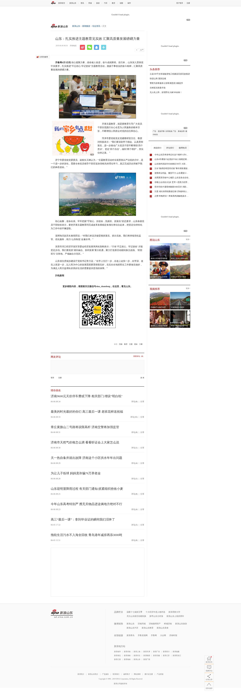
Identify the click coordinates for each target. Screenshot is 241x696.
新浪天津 (146, 652)
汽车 (105, 3)
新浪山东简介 (93, 674)
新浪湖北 (117, 655)
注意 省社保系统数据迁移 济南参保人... (172, 191)
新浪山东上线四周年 (175, 616)
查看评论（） (138, 356)
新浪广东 (156, 652)
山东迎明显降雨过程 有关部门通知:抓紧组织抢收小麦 (87, 488)
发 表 (142, 378)
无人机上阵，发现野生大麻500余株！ (166, 92)
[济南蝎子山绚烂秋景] (160, 293)
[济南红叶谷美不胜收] (180, 262)
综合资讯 (96, 26)
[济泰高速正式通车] (180, 293)
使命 (136, 344)
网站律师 (137, 674)
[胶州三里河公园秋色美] (180, 244)
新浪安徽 (156, 655)
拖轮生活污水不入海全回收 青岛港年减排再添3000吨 (86, 535)
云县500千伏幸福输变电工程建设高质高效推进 (170, 74)
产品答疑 (160, 674)
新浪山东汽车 (132, 628)
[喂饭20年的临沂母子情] (180, 311)
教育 (113, 3)
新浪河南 (127, 652)
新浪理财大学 (174, 612)
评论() (134, 402)
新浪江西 (117, 659)
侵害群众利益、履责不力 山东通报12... (171, 173)
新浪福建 (176, 652)
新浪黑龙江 (177, 655)
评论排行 (170, 148)
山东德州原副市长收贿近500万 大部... (171, 164)
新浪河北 (137, 655)
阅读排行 (158, 148)
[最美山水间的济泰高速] (160, 244)
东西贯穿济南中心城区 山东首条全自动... (172, 178)
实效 (120, 344)
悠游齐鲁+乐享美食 (165, 131)
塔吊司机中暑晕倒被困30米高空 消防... (171, 187)
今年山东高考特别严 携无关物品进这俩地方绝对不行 (86, 504)
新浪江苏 (166, 655)
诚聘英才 (126, 674)
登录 (52, 378)
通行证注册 (148, 674)
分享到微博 (43, 57)
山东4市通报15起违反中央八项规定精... (171, 159)
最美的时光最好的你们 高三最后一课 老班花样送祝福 (87, 411)
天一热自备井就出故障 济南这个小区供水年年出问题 (86, 458)
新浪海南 (127, 659)
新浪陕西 (146, 655)
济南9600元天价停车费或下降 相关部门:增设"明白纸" (86, 396)
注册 (188, 3)
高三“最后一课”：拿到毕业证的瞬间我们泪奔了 (83, 519)
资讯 (82, 3)
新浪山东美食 (162, 628)
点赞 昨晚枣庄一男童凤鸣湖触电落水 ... (172, 196)
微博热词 (183, 148)
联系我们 (116, 674)
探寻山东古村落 (156, 616)
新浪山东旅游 (181, 624)
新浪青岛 (130, 635)
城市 (129, 3)
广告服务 (105, 674)
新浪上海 (137, 652)
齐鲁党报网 (143, 635)
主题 (130, 344)
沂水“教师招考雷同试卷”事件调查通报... (172, 168)
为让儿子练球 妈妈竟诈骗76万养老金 (76, 473)
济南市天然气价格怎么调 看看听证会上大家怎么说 (85, 442)
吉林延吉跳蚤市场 (157, 88)
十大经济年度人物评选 (155, 612)
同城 (90, 3)
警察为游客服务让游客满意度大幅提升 (166, 83)
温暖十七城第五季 (134, 612)
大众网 (163, 635)
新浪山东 (72, 3)
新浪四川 (166, 652)
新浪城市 (117, 652)
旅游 (98, 3)
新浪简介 (81, 674)
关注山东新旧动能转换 (136, 616)
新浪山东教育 (147, 628)
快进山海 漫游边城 (158, 79)
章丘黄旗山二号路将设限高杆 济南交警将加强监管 (85, 427)
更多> (188, 239)
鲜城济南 (168, 624)
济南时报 (173, 635)
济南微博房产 (155, 624)
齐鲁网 (154, 635)
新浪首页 (61, 3)
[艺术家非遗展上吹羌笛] (160, 262)
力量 (141, 344)
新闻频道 (86, 26)
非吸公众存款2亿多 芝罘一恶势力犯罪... (172, 182)
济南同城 (142, 624)
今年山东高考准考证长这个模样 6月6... (171, 155)
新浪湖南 (127, 655)
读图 (121, 3)
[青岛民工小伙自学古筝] (160, 311)
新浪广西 (146, 659)
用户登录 (179, 3)
